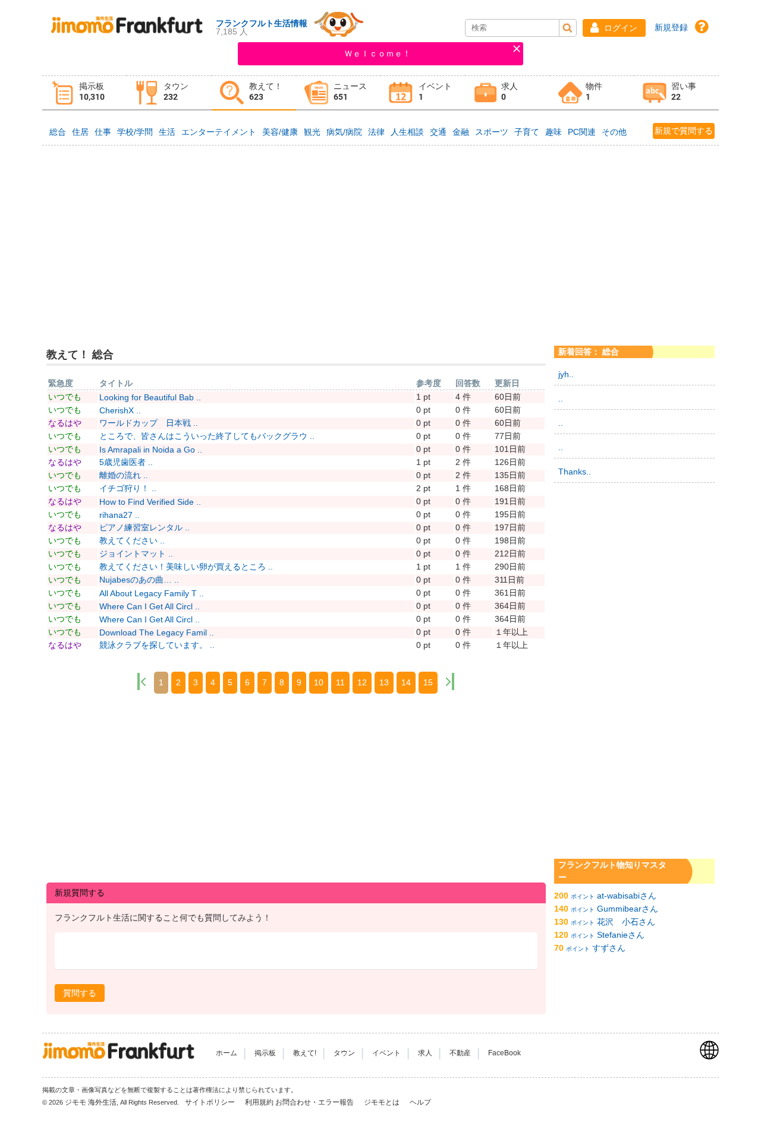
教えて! (304, 1053)
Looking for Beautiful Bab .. (150, 397)
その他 (614, 132)
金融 (460, 132)
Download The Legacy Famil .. (156, 632)
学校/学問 (135, 132)
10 (318, 682)
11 (340, 682)
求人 (425, 1053)
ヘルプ (420, 1102)
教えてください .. (132, 540)
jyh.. (566, 374)
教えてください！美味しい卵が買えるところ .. (186, 566)
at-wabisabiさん (626, 895)
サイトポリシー (211, 1102)
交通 (438, 132)
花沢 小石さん (626, 921)
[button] (614, 28)
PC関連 (582, 132)
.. (560, 398)
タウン (344, 1053)
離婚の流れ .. (123, 475)
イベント (386, 1053)
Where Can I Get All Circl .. (149, 606)
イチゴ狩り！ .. (127, 488)
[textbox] (296, 951)
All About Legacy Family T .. (151, 593)
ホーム (226, 1053)
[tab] (84, 92)
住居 (80, 132)
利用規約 (259, 1102)
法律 (376, 132)
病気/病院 (344, 132)
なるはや (64, 423)
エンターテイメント (218, 132)
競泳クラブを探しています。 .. (157, 645)
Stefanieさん (620, 935)
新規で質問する (684, 130)
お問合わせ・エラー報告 (315, 1102)
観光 (312, 132)
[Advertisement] (380, 237)
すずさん (608, 948)
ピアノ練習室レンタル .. (144, 527)
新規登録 (671, 27)
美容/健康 (280, 132)
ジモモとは (382, 1102)
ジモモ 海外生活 (91, 1102)
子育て (526, 132)
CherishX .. (120, 410)
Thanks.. (574, 471)
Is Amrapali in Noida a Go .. (150, 449)
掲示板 (265, 1053)
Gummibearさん (627, 908)
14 (406, 682)
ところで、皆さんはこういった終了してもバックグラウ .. (207, 436)
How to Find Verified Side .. (150, 502)
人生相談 (407, 132)
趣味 (553, 132)
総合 (57, 132)
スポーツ (491, 132)
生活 (167, 132)
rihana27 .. (119, 515)
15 (428, 682)
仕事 (103, 132)
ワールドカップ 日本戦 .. (148, 423)
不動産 (460, 1053)
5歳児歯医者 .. (126, 462)
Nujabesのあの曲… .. (139, 579)
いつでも (64, 396)
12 (362, 682)
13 (384, 682)
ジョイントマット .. (136, 553)
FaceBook (504, 1053)
